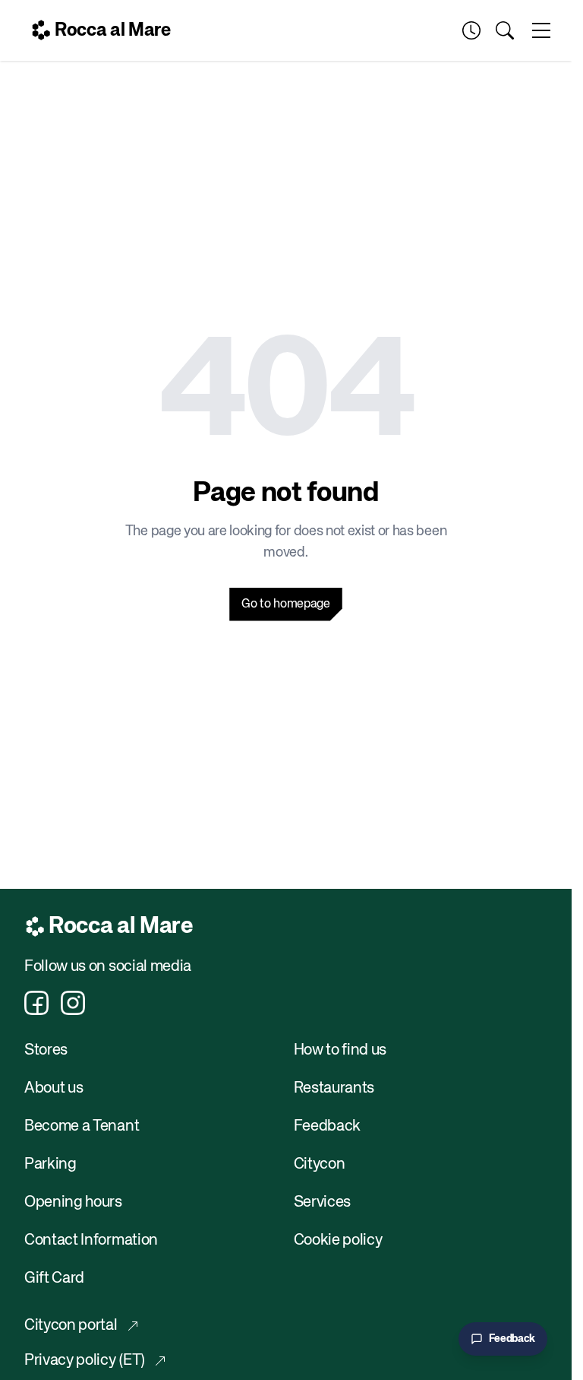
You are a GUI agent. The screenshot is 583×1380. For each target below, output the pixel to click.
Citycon (319, 1164)
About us (53, 1088)
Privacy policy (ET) (84, 1361)
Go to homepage (285, 604)
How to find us (340, 1050)
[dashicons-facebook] (36, 1003)
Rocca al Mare (113, 30)
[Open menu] (541, 30)
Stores (46, 1050)
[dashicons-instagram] (73, 1003)
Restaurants (334, 1088)
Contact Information (91, 1240)
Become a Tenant (81, 1126)
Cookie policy (338, 1240)
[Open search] (505, 30)
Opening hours (73, 1202)
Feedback (327, 1126)
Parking (50, 1164)
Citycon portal (71, 1326)
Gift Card (54, 1278)
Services (322, 1202)
